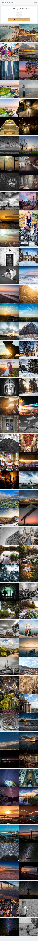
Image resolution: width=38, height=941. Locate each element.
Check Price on (19, 20)
